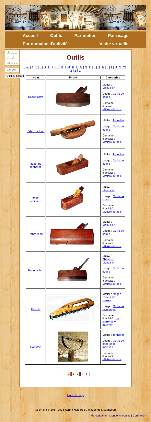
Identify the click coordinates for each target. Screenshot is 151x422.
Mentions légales (119, 415)
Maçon (117, 293)
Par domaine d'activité (45, 43)
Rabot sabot (35, 270)
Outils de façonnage (113, 308)
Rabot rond (36, 233)
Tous (26, 67)
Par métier (85, 35)
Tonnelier (118, 120)
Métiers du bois (112, 109)
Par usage (118, 35)
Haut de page (75, 395)
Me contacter (99, 415)
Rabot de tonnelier (35, 165)
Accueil (30, 35)
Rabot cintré (35, 96)
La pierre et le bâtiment (110, 321)
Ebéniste (107, 259)
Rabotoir (35, 346)
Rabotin (36, 309)
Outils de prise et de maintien (113, 343)
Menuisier (108, 87)
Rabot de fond (35, 131)
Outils (56, 35)
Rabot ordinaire (35, 199)
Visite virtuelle (113, 43)
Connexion (139, 415)
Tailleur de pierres (108, 298)
